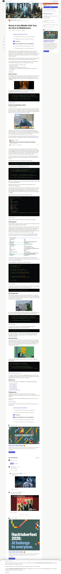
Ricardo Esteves (13, 466)
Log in (50, 1)
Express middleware (13, 383)
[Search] (6, 1)
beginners (14, 30)
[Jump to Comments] (4, 42)
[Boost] (4, 48)
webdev (10, 30)
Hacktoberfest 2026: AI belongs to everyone (49, 41)
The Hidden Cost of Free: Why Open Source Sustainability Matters (50, 17)
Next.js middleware (13, 386)
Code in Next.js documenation (14, 373)
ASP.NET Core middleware (15, 389)
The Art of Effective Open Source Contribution (48, 21)
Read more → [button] (46, 51)
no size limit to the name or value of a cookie (20, 112)
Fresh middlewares (13, 387)
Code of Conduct (21, 514)
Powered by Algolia (30, 1)
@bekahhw (36, 137)
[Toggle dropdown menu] (39, 425)
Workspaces (34, 136)
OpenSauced (50, 13)
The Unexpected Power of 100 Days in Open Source (50, 25)
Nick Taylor (15, 473)
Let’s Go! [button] (7, 572)
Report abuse (27, 514)
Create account (55, 1)
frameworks (19, 30)
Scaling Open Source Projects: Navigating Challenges (22, 142)
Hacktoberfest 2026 (47, 46)
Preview (16, 463)
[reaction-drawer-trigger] (4, 38)
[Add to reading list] (4, 45)
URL (10, 68)
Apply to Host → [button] (11, 452)
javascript (23, 30)
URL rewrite (12, 343)
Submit (12, 463)
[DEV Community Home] (4, 1)
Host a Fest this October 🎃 (17, 445)
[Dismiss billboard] (59, 561)
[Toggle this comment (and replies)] (9, 468)
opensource (11, 143)
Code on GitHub (12, 102)
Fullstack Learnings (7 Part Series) (20, 34)
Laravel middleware (13, 388)
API (19, 59)
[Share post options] (4, 51)
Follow (51, 7)
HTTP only (17, 130)
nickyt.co (20, 234)
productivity (15, 143)
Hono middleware (13, 385)
